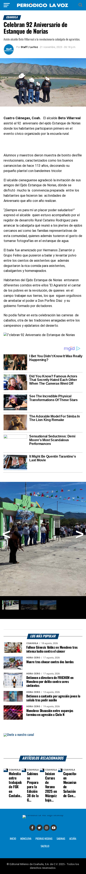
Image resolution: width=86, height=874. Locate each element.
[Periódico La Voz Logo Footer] (43, 816)
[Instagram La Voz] (46, 828)
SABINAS (61, 838)
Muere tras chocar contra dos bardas (50, 662)
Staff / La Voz (29, 47)
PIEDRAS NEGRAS (43, 838)
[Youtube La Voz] (54, 828)
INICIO (13, 838)
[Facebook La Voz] (32, 828)
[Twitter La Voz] (39, 828)
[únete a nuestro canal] (43, 744)
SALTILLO (45, 846)
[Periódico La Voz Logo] (43, 5)
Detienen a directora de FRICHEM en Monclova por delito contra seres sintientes (49, 681)
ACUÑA (72, 838)
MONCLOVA (25, 838)
